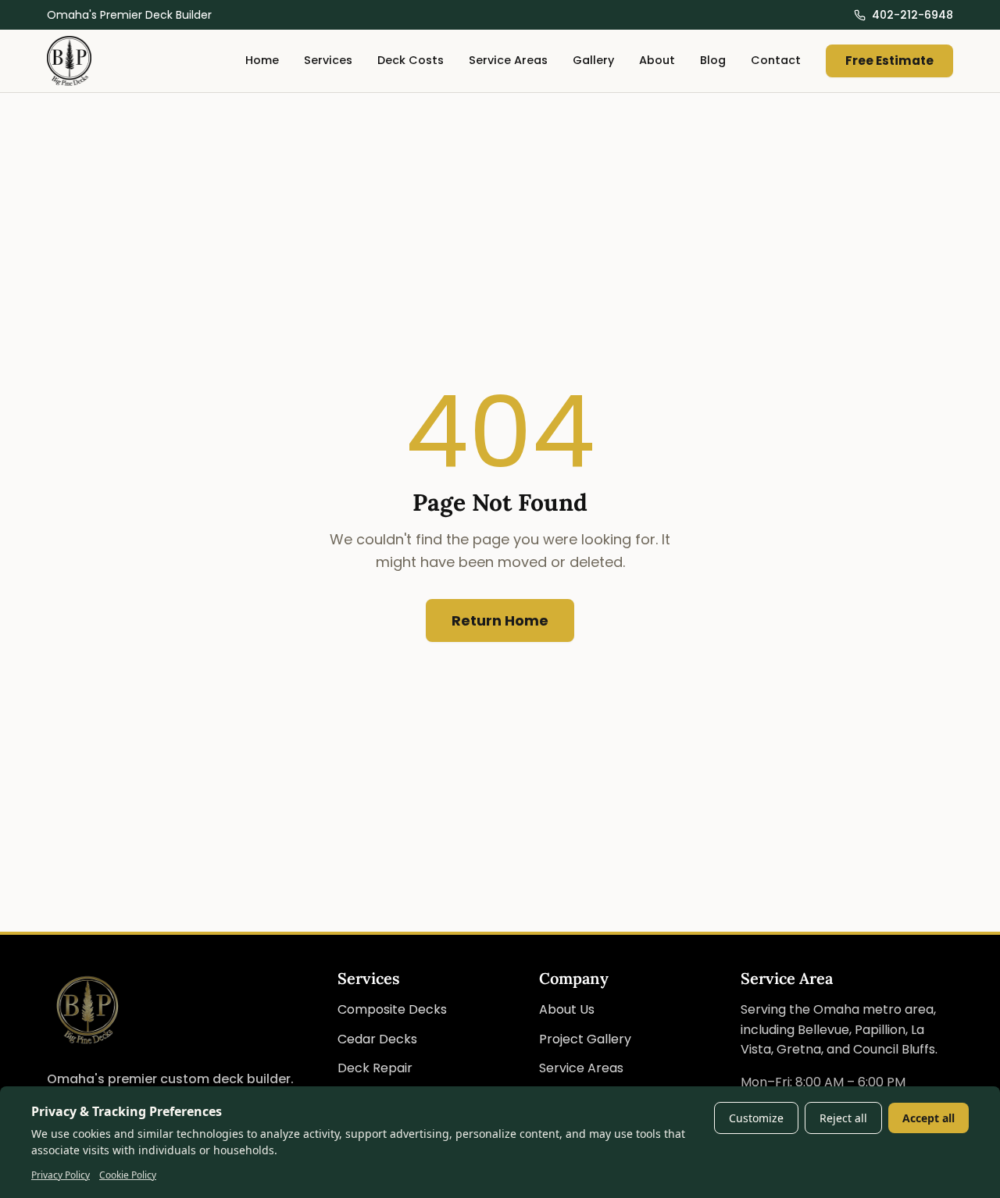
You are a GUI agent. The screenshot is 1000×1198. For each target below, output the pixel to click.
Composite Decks (392, 1009)
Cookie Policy (127, 1175)
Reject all (843, 1118)
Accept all (928, 1118)
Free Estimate (889, 60)
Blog (713, 61)
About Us (567, 1009)
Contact (776, 61)
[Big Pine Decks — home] (69, 61)
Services (328, 61)
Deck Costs (410, 61)
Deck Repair (375, 1068)
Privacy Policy (60, 1175)
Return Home (500, 620)
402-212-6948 (912, 15)
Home (262, 61)
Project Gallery (585, 1039)
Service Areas (508, 61)
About (657, 61)
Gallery (593, 61)
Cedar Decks (377, 1039)
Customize (756, 1118)
